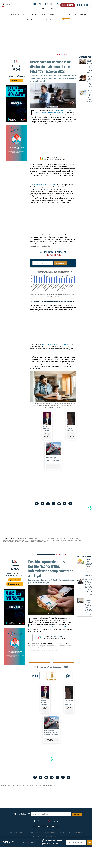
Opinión (34, 14)
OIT (15, 785)
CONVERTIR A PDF (17, 80)
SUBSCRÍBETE (67, 5)
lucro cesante (7, 785)
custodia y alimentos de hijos (36, 538)
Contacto (21, 832)
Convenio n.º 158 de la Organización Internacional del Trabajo (49, 627)
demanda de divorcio (55, 538)
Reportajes (26, 14)
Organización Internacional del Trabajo (32, 785)
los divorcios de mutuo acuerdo (44, 185)
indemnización (73, 784)
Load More (46, 794)
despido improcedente (59, 784)
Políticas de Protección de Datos (42, 836)
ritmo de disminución (52, 540)
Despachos (83, 14)
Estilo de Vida (30, 20)
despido (47, 784)
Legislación (51, 14)
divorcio (25, 540)
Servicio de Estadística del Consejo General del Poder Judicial (26, 541)
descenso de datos (71, 538)
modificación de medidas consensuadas (55, 344)
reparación (53, 785)
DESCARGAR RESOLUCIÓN (15, 584)
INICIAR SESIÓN (82, 5)
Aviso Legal (57, 836)
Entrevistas (42, 14)
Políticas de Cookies (33, 832)
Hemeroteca (39, 20)
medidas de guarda (37, 540)
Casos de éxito (72, 14)
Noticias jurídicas (15, 14)
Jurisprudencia (61, 14)
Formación (49, 20)
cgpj (22, 538)
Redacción (16, 66)
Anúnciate (61, 832)
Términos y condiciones (75, 832)
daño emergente (24, 784)
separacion (66, 540)
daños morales (37, 784)
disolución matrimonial (12, 540)
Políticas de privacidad (48, 832)
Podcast (57, 20)
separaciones (76, 540)
